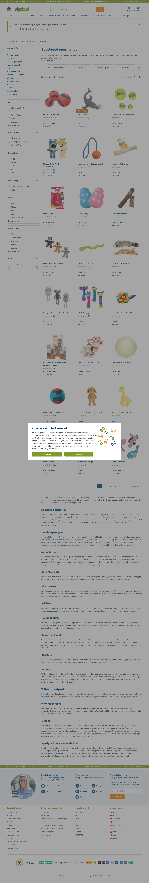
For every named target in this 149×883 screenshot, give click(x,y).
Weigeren (79, 454)
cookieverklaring (47, 446)
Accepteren (47, 454)
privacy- (35, 446)
